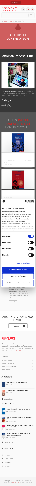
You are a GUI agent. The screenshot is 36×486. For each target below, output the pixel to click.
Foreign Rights (7, 360)
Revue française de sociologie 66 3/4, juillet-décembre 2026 (18, 434)
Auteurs (11, 21)
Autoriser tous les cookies (18, 269)
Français (16, 3)
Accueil (5, 21)
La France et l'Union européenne (17, 382)
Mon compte (6, 370)
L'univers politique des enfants (17, 390)
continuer (18, 350)
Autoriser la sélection (18, 276)
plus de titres (8, 399)
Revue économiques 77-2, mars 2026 (18, 409)
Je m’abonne (16, 326)
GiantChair (15, 482)
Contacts (5, 357)
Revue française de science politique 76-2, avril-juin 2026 (20, 426)
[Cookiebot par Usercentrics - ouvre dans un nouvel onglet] (25, 201)
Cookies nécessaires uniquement (18, 283)
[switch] (31, 242)
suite (11, 302)
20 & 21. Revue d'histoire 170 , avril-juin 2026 (19, 418)
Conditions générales (9, 366)
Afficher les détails (23, 263)
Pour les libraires (8, 363)
